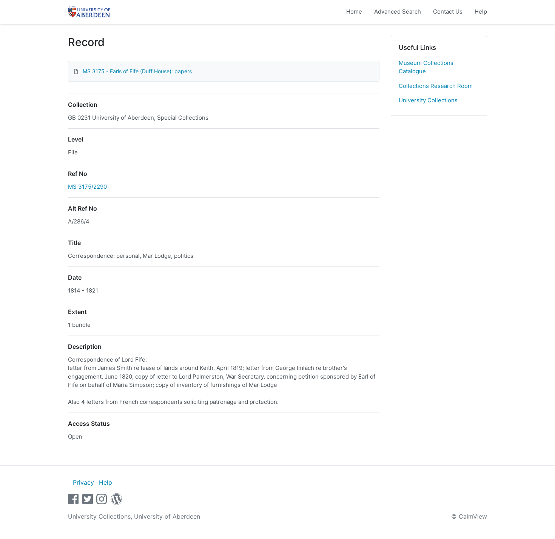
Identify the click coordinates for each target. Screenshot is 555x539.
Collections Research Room (436, 85)
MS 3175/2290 (87, 186)
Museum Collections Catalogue (426, 67)
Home (354, 11)
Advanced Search (397, 11)
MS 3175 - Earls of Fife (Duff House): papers (137, 71)
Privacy (83, 482)
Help (481, 11)
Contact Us (447, 11)
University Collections (428, 100)
